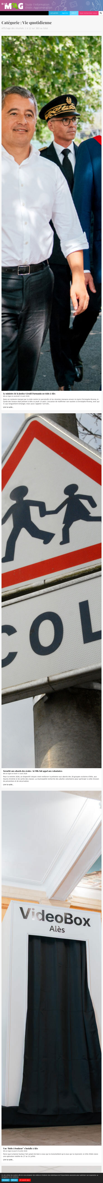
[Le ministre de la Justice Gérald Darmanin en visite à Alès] (51, 213)
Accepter (6, 1180)
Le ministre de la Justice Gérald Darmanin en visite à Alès (29, 393)
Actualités (54, 13)
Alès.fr (74, 13)
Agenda (65, 13)
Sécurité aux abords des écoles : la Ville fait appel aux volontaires (32, 771)
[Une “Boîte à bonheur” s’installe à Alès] (51, 968)
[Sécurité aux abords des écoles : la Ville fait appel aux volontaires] (51, 591)
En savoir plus (25, 1180)
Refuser (14, 1180)
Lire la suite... (8, 407)
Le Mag (15, 5)
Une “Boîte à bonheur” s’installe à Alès (20, 1148)
